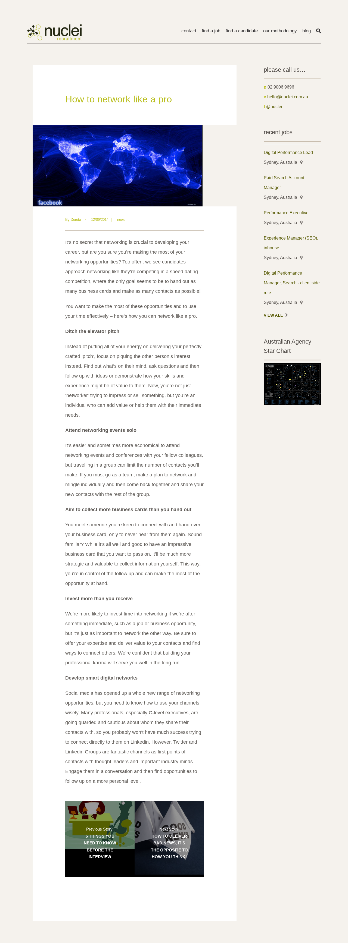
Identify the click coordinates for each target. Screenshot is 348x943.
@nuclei (274, 106)
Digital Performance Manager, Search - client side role (292, 283)
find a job (211, 30)
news (121, 220)
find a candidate (242, 30)
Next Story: (169, 843)
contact (188, 30)
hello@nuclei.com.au (287, 96)
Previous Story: (100, 843)
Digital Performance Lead (288, 152)
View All (273, 315)
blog (306, 30)
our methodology (280, 30)
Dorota (76, 220)
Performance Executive (286, 212)
